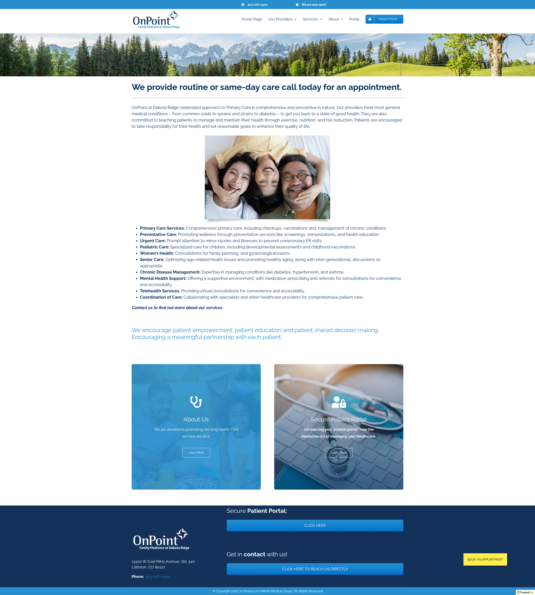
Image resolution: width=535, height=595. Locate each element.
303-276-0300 (157, 576)
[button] (485, 559)
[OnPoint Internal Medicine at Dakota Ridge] (158, 11)
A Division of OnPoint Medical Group (266, 591)
